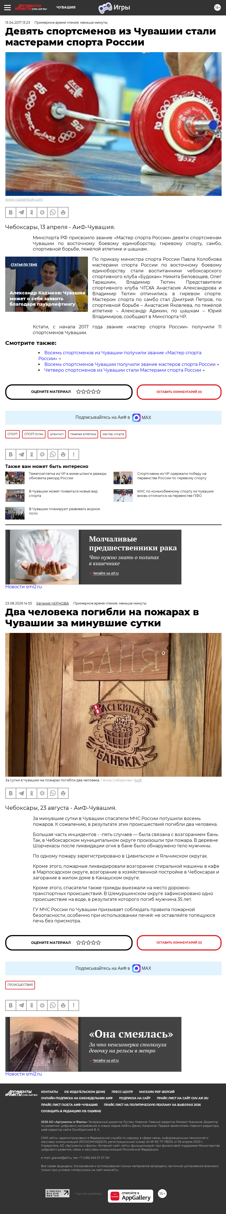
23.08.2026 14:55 (18, 603)
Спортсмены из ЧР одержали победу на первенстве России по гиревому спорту (171, 476)
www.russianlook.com (24, 199)
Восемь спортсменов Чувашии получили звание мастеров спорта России (130, 364)
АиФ (138, 780)
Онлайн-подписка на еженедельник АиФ (77, 1098)
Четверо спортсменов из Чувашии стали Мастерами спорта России (122, 370)
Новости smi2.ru (23, 586)
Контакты (49, 1092)
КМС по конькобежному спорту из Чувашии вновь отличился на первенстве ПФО (175, 493)
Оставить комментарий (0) (179, 392)
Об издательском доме (84, 1092)
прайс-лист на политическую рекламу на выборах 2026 (152, 1105)
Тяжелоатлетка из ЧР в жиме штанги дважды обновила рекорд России (67, 476)
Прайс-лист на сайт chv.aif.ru (182, 1098)
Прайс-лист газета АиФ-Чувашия (69, 1105)
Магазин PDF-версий (156, 1092)
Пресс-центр (122, 1092)
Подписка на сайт (134, 1098)
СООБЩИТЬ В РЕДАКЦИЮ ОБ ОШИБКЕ (71, 1111)
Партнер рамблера (89, 1193)
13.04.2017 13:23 (17, 22)
